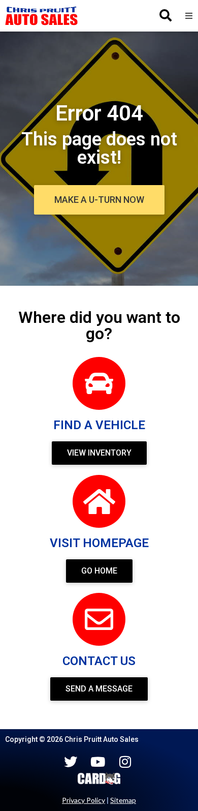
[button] (189, 16)
